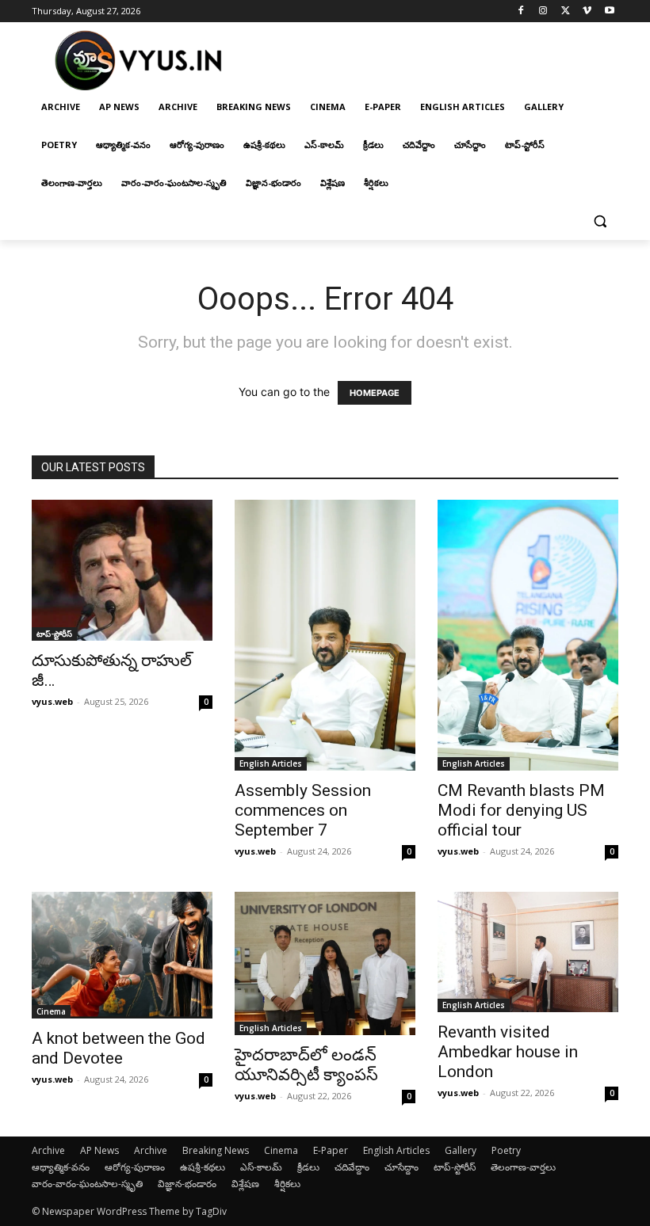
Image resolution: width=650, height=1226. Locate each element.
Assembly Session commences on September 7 (303, 810)
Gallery (460, 1150)
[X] (565, 11)
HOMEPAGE (375, 392)
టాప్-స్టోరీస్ (54, 633)
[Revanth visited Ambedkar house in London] (528, 952)
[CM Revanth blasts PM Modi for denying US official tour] (528, 635)
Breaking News (215, 1150)
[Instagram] (543, 11)
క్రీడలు (308, 1167)
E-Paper (330, 1150)
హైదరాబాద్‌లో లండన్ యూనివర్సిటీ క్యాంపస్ (306, 1064)
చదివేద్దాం (352, 1167)
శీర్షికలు (287, 1183)
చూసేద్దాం (401, 1167)
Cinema (51, 1011)
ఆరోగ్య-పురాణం (135, 1167)
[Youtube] (609, 11)
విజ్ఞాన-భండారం (187, 1183)
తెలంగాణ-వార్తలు (523, 1167)
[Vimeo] (587, 11)
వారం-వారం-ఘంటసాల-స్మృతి (87, 1183)
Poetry (506, 1150)
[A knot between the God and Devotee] (122, 955)
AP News (99, 1150)
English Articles (270, 763)
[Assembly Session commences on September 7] (325, 635)
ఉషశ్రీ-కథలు (202, 1167)
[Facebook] (521, 11)
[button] (599, 221)
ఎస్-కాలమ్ (261, 1167)
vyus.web (52, 701)
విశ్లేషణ (245, 1183)
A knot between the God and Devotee (118, 1048)
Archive (48, 1150)
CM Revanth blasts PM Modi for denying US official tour (521, 810)
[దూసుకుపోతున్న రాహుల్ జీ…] (122, 570)
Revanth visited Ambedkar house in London (508, 1051)
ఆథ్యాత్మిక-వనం (61, 1167)
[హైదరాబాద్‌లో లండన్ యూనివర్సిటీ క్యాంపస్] (325, 964)
